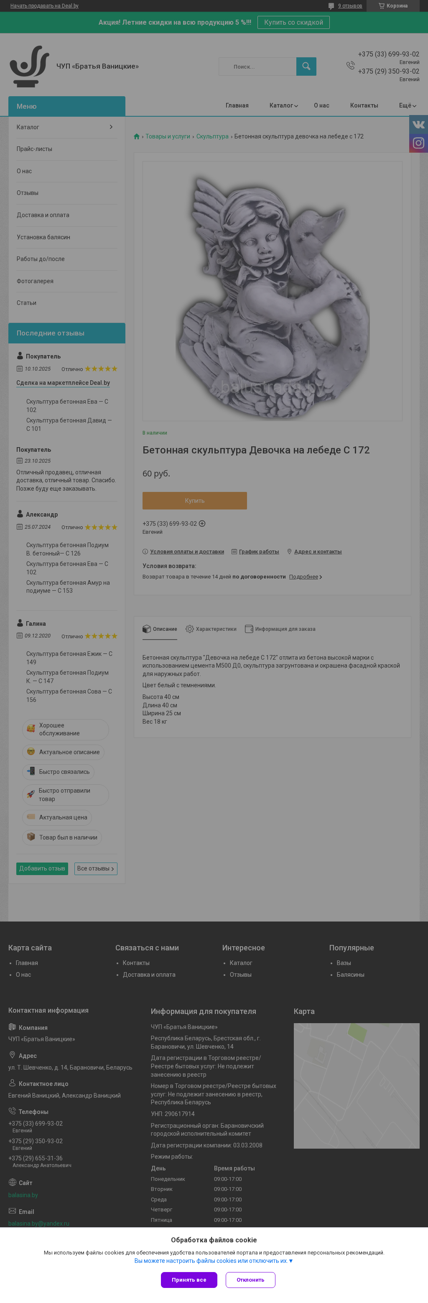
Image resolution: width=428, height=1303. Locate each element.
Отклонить (251, 1280)
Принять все (189, 1280)
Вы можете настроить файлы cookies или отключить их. (211, 1260)
